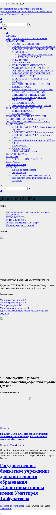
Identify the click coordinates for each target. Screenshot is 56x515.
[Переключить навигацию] (5, 27)
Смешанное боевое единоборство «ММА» (33, 140)
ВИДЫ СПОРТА (14, 124)
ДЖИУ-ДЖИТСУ (21, 148)
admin (20, 445)
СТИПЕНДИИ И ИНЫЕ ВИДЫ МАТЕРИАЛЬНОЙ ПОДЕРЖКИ (29, 96)
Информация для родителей (20, 225)
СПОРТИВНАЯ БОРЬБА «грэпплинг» (32, 135)
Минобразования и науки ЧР (14, 308)
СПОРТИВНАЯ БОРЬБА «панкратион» (32, 132)
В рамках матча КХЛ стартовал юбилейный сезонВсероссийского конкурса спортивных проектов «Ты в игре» (24, 436)
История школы (14, 214)
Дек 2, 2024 (8, 445)
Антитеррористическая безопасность (31, 175)
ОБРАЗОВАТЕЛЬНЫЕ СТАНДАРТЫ (31, 105)
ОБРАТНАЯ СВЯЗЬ (16, 164)
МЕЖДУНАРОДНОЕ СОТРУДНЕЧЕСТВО (23, 101)
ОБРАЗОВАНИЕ (20, 60)
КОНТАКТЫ (13, 162)
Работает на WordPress (11, 506)
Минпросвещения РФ (11, 305)
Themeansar (5, 508)
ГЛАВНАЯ (11, 36)
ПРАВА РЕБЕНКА (21, 113)
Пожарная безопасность (24, 170)
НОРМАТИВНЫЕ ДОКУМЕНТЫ (35, 54)
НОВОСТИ (12, 156)
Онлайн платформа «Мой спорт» (23, 222)
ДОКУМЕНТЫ (20, 52)
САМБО (16, 137)
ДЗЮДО (16, 143)
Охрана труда (19, 172)
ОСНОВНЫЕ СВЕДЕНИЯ (26, 44)
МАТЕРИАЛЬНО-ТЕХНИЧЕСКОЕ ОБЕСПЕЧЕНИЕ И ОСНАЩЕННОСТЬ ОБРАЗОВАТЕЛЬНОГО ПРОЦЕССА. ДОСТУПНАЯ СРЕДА (32, 72)
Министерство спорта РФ (13, 300)
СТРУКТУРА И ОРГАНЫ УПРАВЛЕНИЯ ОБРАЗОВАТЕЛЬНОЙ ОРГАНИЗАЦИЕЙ (33, 47)
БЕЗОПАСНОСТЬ (15, 167)
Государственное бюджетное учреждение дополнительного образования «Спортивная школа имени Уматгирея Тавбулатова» (26, 11)
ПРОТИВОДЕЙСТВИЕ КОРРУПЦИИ (26, 116)
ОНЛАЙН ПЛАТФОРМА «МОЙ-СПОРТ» (28, 121)
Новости (4, 428)
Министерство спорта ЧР (13, 302)
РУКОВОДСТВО (21, 62)
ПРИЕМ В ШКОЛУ (22, 111)
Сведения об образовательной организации (28, 212)
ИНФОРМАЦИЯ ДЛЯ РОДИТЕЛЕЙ (25, 108)
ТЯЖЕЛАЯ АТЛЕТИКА (24, 151)
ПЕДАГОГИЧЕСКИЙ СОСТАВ (28, 65)
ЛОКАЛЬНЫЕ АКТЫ (29, 57)
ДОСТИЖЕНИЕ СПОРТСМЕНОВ (24, 159)
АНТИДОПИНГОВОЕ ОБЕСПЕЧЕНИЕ (27, 119)
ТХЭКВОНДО (19, 145)
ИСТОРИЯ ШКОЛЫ (16, 153)
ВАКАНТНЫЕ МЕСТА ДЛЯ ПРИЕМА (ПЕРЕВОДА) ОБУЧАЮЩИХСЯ (32, 90)
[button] (1, 22)
